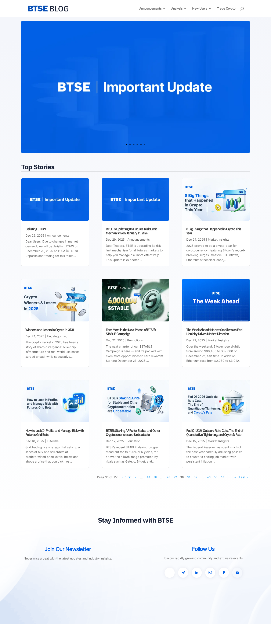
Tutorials (52, 441)
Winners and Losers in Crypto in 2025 (49, 330)
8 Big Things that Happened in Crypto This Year (213, 231)
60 (222, 477)
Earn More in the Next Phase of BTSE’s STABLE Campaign (131, 332)
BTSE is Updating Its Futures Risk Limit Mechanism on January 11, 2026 (131, 231)
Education (133, 441)
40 (209, 477)
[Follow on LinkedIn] (197, 573)
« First (127, 477)
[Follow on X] (170, 573)
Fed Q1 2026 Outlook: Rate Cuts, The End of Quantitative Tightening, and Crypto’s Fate (214, 432)
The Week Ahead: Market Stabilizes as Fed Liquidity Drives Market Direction (214, 332)
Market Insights (218, 239)
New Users (199, 8)
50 (215, 477)
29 (175, 477)
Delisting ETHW (35, 229)
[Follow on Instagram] (210, 573)
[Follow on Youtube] (237, 573)
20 (155, 477)
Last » (243, 477)
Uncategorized (57, 336)
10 (148, 477)
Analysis (177, 8)
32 (195, 477)
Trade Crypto (226, 8)
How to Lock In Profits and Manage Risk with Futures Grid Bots (54, 432)
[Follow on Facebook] (224, 573)
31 (189, 477)
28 (168, 477)
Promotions (135, 340)
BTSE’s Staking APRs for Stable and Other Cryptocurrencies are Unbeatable (133, 432)
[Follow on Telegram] (183, 573)
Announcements (150, 8)
